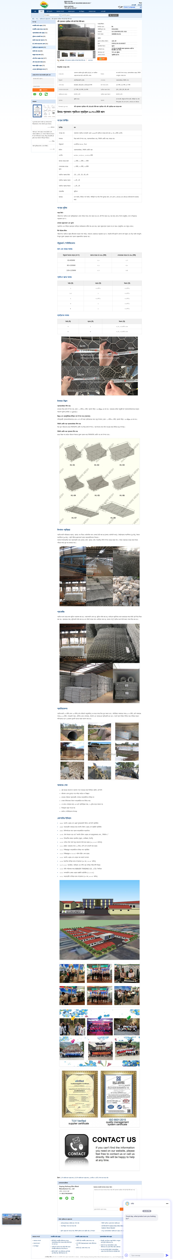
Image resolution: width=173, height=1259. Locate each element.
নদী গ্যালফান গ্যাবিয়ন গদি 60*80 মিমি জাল (75, 60)
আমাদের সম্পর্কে (60, 11)
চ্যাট (103, 59)
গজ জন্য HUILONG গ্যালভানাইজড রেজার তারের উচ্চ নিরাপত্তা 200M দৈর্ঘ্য (110, 1250)
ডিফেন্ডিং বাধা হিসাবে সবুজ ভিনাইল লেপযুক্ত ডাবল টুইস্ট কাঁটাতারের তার (110, 1241)
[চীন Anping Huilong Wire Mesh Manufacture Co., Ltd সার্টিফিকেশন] (37, 117)
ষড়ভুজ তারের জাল (36, 54)
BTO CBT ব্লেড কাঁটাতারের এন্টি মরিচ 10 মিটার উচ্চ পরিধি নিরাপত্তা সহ (61, 1252)
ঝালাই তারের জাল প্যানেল (38, 40)
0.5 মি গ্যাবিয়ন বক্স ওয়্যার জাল (82, 1178)
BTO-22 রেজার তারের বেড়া (83, 1248)
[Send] (167, 1255)
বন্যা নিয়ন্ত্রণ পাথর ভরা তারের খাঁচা (68, 1226)
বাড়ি (35, 11)
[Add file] (126, 1255)
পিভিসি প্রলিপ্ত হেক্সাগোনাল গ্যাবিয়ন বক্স (110, 1223)
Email (140, 5)
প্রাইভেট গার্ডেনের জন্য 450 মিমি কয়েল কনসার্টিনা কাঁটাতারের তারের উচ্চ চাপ (61, 1247)
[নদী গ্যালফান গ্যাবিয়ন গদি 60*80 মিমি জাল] (76, 37)
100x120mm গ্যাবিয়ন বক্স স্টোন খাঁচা (70, 1223)
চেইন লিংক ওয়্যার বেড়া (37, 58)
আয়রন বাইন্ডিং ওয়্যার (37, 65)
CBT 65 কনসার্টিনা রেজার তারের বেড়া (85, 1240)
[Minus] (167, 1203)
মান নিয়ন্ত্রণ (81, 11)
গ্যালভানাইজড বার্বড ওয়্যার (38, 33)
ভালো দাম (90, 60)
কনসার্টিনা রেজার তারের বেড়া (38, 29)
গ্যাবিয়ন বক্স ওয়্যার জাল (45, 19)
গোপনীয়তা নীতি (48, 1257)
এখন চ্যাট (133, 5)
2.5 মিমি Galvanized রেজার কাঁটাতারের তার (86, 1244)
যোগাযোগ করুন (92, 11)
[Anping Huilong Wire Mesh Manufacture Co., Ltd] (47, 4)
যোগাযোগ (44, 90)
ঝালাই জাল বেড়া (36, 51)
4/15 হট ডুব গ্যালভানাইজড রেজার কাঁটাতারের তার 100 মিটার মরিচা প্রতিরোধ (110, 1246)
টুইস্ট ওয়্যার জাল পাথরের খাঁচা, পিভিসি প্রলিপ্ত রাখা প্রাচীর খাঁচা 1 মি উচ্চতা (78, 1231)
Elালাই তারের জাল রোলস (38, 44)
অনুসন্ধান (114, 15)
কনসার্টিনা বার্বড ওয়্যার (37, 25)
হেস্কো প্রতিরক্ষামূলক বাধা (38, 69)
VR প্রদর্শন (49, 11)
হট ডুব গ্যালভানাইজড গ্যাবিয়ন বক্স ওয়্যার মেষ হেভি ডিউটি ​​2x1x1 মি (117, 1231)
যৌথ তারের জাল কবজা (37, 62)
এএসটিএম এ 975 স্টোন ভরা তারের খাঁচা (99, 1178)
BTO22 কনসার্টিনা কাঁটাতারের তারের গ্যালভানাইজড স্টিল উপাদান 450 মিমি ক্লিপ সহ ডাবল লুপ (62, 1242)
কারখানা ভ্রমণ (71, 11)
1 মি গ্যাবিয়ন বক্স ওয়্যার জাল (67, 1178)
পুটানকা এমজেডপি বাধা (37, 36)
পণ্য (41, 11)
